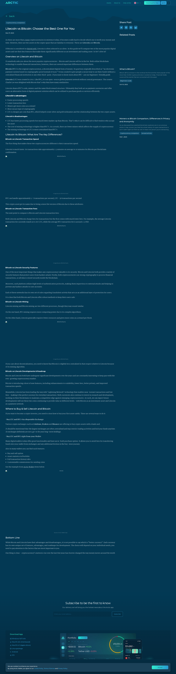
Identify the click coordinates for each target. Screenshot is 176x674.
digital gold (31, 48)
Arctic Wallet (29, 467)
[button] (137, 3)
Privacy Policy (62, 668)
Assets (109, 3)
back (12, 16)
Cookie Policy (38, 668)
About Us (117, 3)
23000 (27, 40)
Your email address (59, 613)
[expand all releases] (168, 3)
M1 (164, 3)
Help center (127, 3)
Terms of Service (49, 668)
